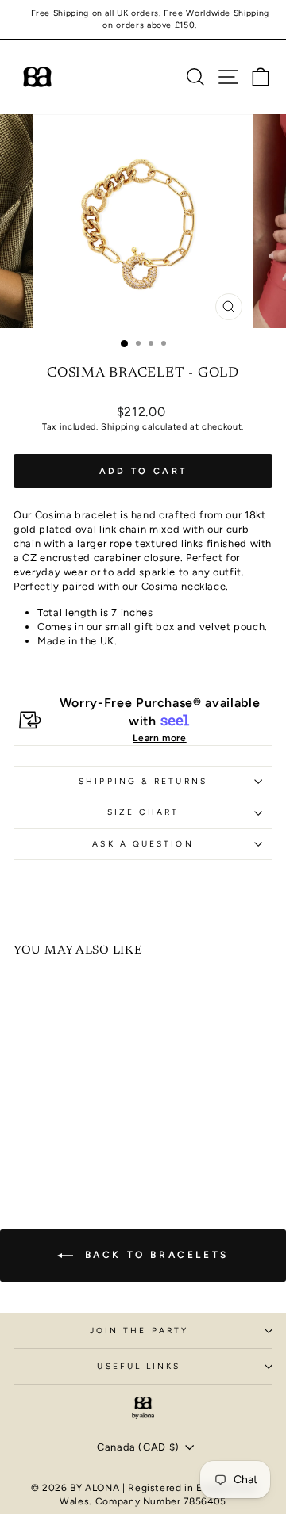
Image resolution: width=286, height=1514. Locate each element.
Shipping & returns (143, 781)
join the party (139, 1330)
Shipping (120, 427)
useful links (138, 1366)
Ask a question (142, 844)
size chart (143, 812)
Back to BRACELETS (154, 1254)
